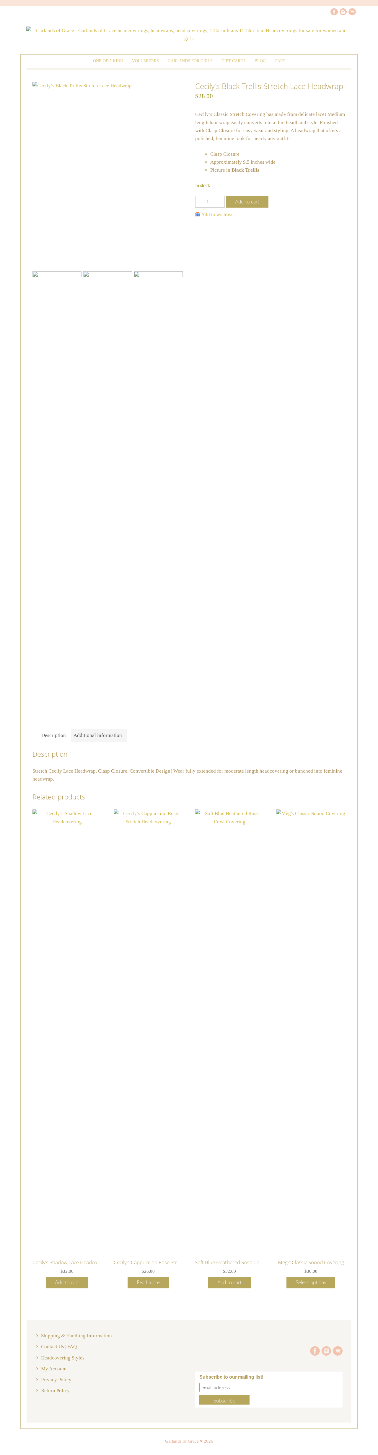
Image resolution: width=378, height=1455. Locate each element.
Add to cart (247, 201)
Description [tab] (53, 735)
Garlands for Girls (190, 61)
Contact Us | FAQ (59, 1346)
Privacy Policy (56, 1379)
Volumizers (145, 61)
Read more (148, 1282)
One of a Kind (108, 61)
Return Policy (55, 1390)
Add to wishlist (217, 214)
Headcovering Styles (62, 1358)
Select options (311, 1282)
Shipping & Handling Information (76, 1336)
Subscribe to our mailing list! (231, 1377)
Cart (280, 61)
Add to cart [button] (67, 1282)
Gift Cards (233, 61)
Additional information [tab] (98, 735)
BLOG (260, 61)
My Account (54, 1369)
